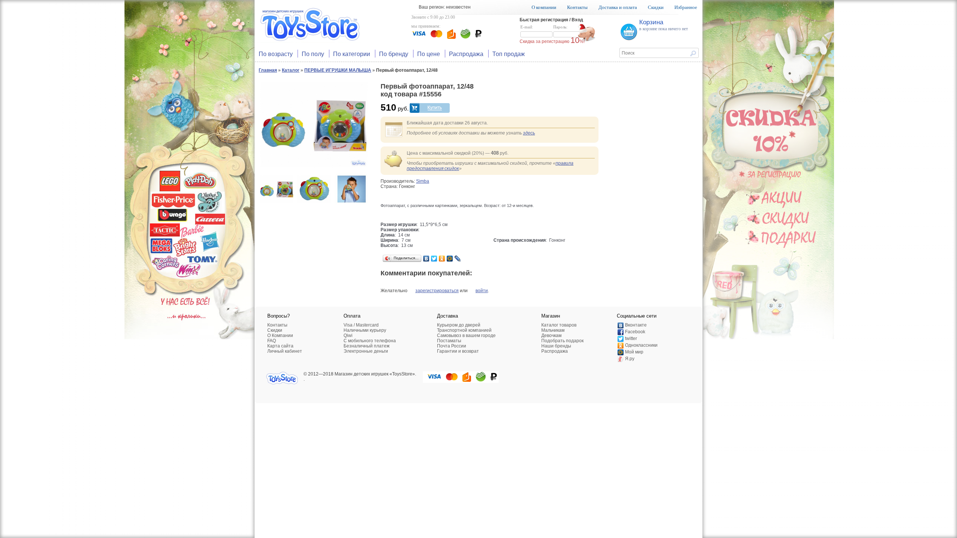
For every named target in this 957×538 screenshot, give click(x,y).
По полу (313, 54)
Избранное (685, 7)
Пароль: (560, 27)
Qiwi (348, 335)
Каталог (290, 70)
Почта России (451, 346)
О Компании (280, 335)
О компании (544, 7)
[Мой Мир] (450, 258)
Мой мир (634, 352)
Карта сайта (280, 346)
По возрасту (276, 54)
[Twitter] (434, 258)
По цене (428, 54)
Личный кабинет (284, 351)
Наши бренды (556, 346)
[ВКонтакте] (426, 258)
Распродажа (466, 54)
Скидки (656, 7)
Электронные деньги (366, 351)
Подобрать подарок (562, 340)
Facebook (635, 331)
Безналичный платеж (367, 346)
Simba (422, 181)
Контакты (577, 7)
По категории (351, 54)
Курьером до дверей (458, 325)
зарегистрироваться (437, 290)
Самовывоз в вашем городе (466, 335)
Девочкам (551, 335)
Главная (268, 70)
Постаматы (449, 340)
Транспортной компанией (464, 330)
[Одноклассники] (442, 258)
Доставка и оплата (617, 7)
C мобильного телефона (370, 340)
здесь (529, 133)
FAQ (271, 340)
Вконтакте (636, 325)
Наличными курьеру (365, 330)
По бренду (393, 54)
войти (482, 290)
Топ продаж (508, 54)
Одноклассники (641, 345)
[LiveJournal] (458, 258)
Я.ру (629, 358)
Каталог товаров (558, 325)
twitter (631, 338)
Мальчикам (552, 330)
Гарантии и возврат (458, 351)
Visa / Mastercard (361, 325)
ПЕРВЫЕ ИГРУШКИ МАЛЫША (337, 70)
